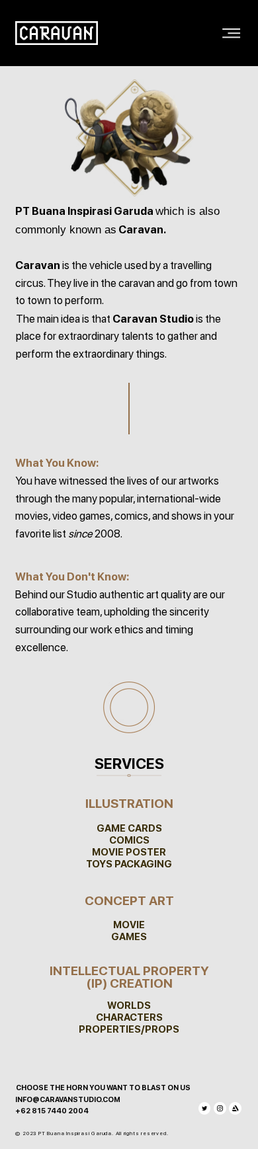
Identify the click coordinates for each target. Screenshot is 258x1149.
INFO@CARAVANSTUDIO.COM (67, 1099)
